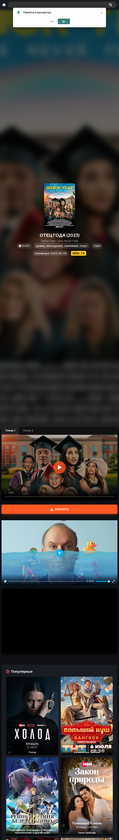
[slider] (103, 581)
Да (63, 21)
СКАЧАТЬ (62, 509)
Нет (52, 21)
